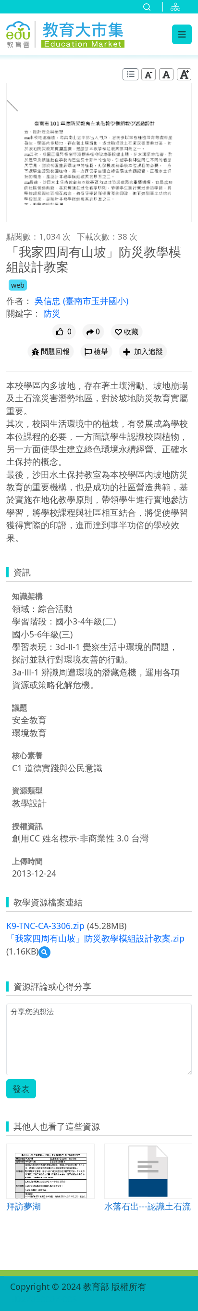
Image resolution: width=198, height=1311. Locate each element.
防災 (52, 313)
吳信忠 (49, 300)
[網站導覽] (177, 7)
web (18, 285)
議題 (19, 707)
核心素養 (27, 755)
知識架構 (27, 596)
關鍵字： (23, 313)
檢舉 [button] (101, 351)
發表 (21, 1089)
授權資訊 (27, 826)
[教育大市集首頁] (65, 33)
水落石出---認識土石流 (147, 1206)
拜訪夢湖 (23, 1206)
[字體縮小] (148, 74)
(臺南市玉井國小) (95, 300)
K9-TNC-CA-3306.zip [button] (45, 925)
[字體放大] (184, 74)
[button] (127, 332)
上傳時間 (27, 861)
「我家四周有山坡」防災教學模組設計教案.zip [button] (95, 938)
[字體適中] (166, 74)
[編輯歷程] (130, 74)
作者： (19, 300)
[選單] (182, 34)
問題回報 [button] (55, 351)
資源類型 (27, 790)
